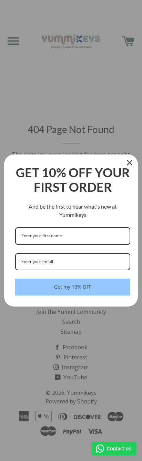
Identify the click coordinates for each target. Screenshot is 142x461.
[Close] (129, 162)
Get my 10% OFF (72, 286)
